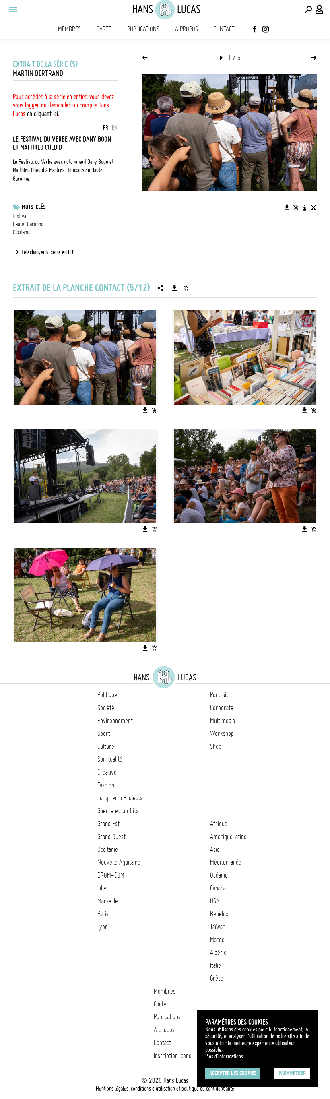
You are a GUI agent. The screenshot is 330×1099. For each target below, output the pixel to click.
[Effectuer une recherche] (308, 9)
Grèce (216, 978)
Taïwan (217, 927)
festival (20, 216)
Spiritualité (109, 759)
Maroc (217, 940)
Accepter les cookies (232, 1073)
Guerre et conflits (117, 811)
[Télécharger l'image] (287, 207)
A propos (186, 29)
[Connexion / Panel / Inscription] (319, 9)
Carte (104, 29)
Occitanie (22, 232)
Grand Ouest (111, 837)
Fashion (105, 785)
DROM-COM (110, 875)
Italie (215, 965)
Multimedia (222, 721)
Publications (143, 29)
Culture (105, 746)
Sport (103, 733)
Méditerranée (225, 862)
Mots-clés (33, 207)
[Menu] (13, 9)
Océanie (219, 875)
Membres (69, 29)
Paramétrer (292, 1073)
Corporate (221, 708)
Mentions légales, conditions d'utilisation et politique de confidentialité (165, 1088)
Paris (103, 914)
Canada (218, 888)
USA (214, 901)
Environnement (115, 721)
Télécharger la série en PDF (48, 252)
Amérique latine (228, 837)
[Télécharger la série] (174, 287)
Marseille (107, 901)
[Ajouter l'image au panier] (295, 207)
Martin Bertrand (38, 73)
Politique (107, 695)
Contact (224, 29)
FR (105, 127)
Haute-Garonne (28, 224)
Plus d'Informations (224, 1056)
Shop (215, 746)
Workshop (222, 733)
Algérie (218, 952)
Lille (101, 888)
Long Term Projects (119, 798)
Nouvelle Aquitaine (118, 862)
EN (115, 127)
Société (105, 708)
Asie (215, 849)
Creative (107, 772)
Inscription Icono (173, 1055)
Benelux (219, 914)
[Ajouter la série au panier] (186, 287)
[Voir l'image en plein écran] (313, 207)
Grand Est (108, 824)
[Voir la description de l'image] (304, 207)
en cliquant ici (42, 113)
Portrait (219, 695)
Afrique (218, 824)
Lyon (102, 927)
